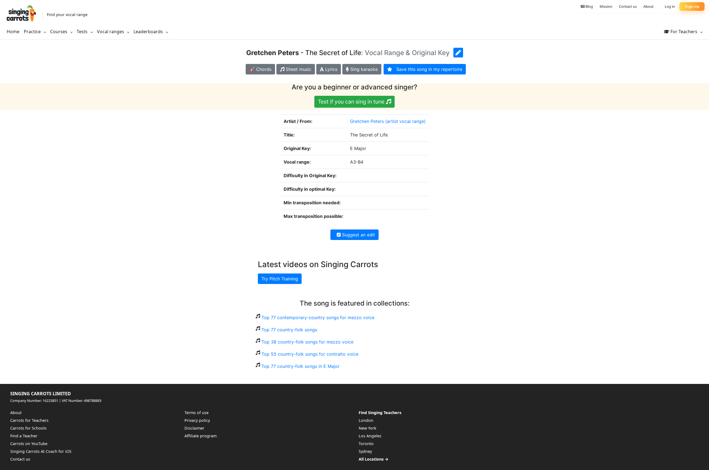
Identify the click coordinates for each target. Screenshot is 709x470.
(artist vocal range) (405, 121)
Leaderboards (148, 32)
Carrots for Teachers (29, 420)
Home (13, 32)
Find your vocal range (67, 14)
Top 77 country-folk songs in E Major (300, 366)
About (648, 6)
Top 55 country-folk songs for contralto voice (309, 354)
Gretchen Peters (367, 121)
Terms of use (196, 412)
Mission (606, 6)
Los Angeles (370, 435)
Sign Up (692, 6)
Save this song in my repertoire (427, 69)
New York (367, 428)
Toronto (366, 443)
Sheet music (297, 69)
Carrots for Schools (28, 428)
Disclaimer (194, 428)
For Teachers (683, 32)
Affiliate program (200, 435)
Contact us (628, 6)
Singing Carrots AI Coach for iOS (40, 451)
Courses (59, 32)
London (366, 420)
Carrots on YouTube (28, 443)
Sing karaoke (363, 69)
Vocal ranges (111, 32)
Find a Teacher (23, 435)
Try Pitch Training (279, 279)
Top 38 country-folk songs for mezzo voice (307, 342)
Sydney (365, 451)
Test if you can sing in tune (352, 101)
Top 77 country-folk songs (289, 329)
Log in (670, 6)
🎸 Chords (260, 69)
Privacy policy (197, 420)
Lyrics (330, 69)
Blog (589, 6)
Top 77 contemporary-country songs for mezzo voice (317, 317)
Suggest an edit (358, 234)
